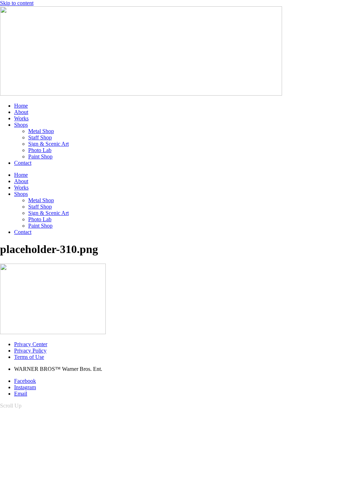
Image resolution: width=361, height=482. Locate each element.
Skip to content (16, 3)
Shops (21, 125)
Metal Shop (41, 131)
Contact (22, 163)
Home (21, 106)
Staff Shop (40, 137)
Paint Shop (40, 156)
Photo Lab (39, 150)
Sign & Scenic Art (48, 144)
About (21, 112)
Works (21, 118)
